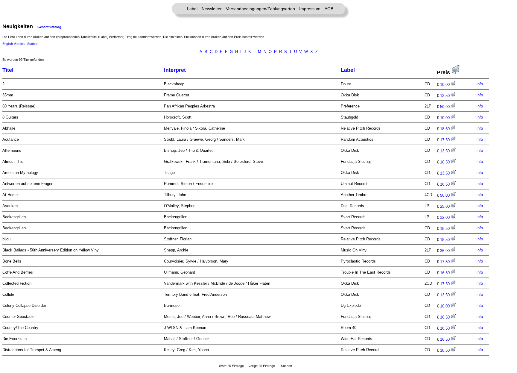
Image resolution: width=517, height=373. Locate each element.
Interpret (175, 70)
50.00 (445, 106)
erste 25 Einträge (231, 366)
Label (192, 8)
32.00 (445, 217)
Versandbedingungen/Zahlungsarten (260, 8)
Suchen (32, 44)
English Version (13, 44)
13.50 (445, 95)
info (480, 84)
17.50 (445, 140)
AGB (329, 8)
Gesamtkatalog (49, 27)
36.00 (445, 250)
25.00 (445, 206)
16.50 (445, 162)
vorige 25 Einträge (262, 366)
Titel (7, 70)
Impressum (309, 8)
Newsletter (212, 8)
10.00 (445, 84)
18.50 (445, 129)
